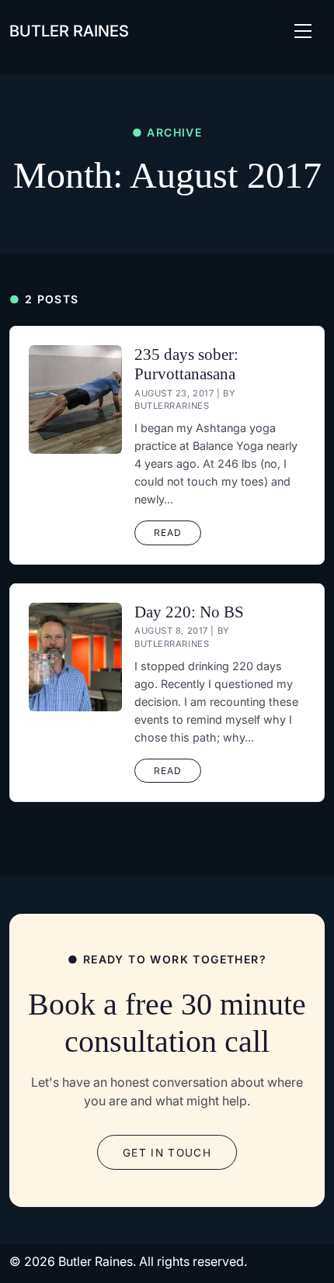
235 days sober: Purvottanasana (186, 363)
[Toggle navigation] (303, 31)
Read (168, 532)
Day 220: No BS (189, 612)
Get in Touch (167, 1152)
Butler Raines (69, 31)
